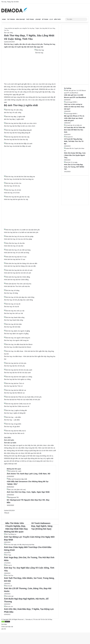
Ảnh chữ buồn (9, 440)
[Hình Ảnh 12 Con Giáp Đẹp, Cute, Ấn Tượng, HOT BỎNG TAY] (70, 162)
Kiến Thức (57, 19)
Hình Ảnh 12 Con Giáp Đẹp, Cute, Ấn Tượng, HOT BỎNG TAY (74, 167)
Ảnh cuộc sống (21, 28)
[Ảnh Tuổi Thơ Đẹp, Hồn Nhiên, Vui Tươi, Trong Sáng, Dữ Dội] (8, 575)
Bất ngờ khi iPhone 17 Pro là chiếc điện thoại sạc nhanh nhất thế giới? (74, 118)
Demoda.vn (28, 619)
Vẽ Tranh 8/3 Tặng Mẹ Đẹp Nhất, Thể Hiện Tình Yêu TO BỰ (73, 141)
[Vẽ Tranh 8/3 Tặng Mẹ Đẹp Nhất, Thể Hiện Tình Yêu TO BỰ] (68, 137)
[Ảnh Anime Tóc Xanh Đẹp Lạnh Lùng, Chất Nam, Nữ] (14, 471)
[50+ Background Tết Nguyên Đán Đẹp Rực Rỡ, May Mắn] (13, 497)
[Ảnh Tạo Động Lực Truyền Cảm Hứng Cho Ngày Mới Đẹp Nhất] (10, 534)
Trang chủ (6, 28)
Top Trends (11, 19)
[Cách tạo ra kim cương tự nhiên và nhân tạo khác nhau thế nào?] (70, 102)
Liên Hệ (3, 629)
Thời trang (30, 19)
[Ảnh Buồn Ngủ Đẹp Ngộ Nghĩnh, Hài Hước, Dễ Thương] (8, 596)
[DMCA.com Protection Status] (5, 622)
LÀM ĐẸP (38, 19)
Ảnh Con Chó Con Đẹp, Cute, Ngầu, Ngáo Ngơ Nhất (28, 492)
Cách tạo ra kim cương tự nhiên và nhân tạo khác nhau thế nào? (74, 106)
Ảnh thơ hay (8, 44)
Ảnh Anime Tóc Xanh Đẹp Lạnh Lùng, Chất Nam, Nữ (28, 474)
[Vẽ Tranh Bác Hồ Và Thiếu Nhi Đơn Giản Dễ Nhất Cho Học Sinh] (73, 125)
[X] (4, 515)
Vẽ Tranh (45, 19)
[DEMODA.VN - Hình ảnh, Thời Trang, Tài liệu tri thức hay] (14, 10)
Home (4, 19)
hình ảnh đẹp (31, 87)
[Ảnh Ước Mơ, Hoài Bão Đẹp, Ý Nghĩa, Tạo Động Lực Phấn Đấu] (8, 606)
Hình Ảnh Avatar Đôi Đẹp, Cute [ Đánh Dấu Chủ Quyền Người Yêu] (75, 155)
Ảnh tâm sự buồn (10, 443)
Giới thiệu (4, 624)
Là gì (51, 19)
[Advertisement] (30, 69)
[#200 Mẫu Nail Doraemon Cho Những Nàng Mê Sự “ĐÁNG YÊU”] (17, 479)
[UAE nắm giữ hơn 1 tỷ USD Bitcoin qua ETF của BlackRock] (75, 93)
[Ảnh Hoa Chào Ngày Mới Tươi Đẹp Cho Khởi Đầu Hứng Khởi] (19, 544)
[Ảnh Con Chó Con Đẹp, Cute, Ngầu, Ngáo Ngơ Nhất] (16, 489)
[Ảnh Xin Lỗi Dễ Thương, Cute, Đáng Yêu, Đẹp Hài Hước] (8, 586)
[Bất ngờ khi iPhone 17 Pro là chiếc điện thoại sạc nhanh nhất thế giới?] (70, 113)
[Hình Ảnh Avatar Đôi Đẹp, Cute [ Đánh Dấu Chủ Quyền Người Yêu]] (75, 150)
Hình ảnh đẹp (20, 19)
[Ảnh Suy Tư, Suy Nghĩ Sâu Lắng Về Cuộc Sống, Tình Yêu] (8, 565)
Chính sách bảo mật (7, 626)
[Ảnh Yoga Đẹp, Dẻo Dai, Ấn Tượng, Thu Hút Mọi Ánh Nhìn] (7, 555)
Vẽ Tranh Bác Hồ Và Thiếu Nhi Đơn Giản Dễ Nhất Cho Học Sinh (74, 130)
